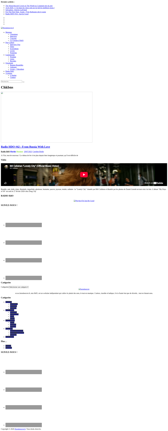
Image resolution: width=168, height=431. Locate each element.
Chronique (14, 34)
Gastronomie (10, 55)
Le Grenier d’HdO (17, 40)
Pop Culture (9, 43)
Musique (8, 32)
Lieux (12, 59)
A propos (8, 73)
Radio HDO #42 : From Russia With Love (25, 146)
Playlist (13, 152)
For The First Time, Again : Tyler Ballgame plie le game (25, 12)
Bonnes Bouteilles (16, 65)
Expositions (14, 49)
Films (12, 47)
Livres (12, 51)
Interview (13, 36)
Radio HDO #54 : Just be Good (16, 14)
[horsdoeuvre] (84, 289)
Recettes (13, 61)
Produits (13, 57)
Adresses (13, 67)
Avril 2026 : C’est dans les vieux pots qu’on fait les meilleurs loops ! (30, 8)
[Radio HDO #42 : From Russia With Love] (46, 142)
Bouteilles (9, 329)
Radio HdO (9, 71)
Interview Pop (15, 45)
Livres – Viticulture (17, 69)
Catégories (5, 287)
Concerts (13, 38)
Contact (13, 77)
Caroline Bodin (38, 152)
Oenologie (9, 63)
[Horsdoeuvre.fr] (84, 28)
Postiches (13, 53)
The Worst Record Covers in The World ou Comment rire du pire (29, 6)
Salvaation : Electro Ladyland (16, 10)
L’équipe (13, 75)
